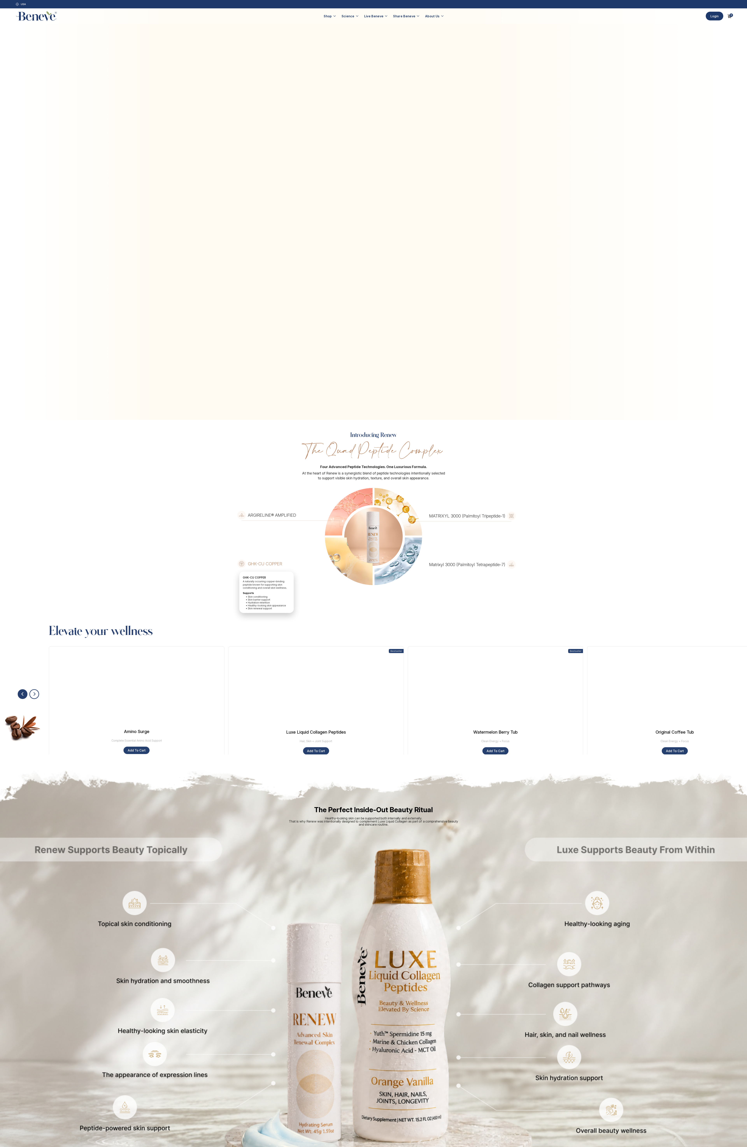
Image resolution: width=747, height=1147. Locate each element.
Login (714, 16)
